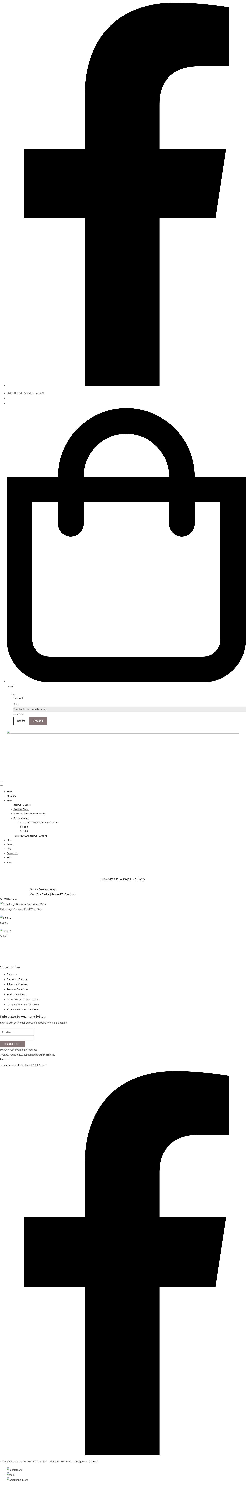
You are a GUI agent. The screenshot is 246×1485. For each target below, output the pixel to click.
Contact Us (12, 853)
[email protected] (10, 1065)
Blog (9, 840)
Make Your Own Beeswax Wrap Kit (30, 836)
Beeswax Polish (21, 809)
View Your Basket (40, 894)
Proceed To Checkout (63, 894)
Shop (9, 800)
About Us (11, 796)
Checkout (38, 720)
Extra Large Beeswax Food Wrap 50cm (39, 822)
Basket (21, 720)
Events (10, 844)
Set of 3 (24, 827)
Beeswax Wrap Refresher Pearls (29, 813)
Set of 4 (24, 831)
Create (94, 1461)
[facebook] (126, 385)
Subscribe (13, 1044)
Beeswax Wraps (21, 818)
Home (9, 791)
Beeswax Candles (22, 805)
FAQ (9, 849)
